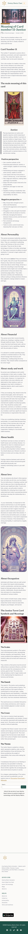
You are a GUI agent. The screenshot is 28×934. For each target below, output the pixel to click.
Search (3, 784)
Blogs (3, 887)
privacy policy (5, 900)
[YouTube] (20, 930)
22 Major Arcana (5, 23)
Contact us (4, 898)
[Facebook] (7, 930)
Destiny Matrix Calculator (8, 880)
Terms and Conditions (7, 905)
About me (4, 896)
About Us (4, 889)
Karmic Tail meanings (7, 884)
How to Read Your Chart (8, 882)
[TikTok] (14, 930)
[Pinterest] (17, 930)
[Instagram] (10, 930)
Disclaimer (4, 902)
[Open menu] (24, 3)
